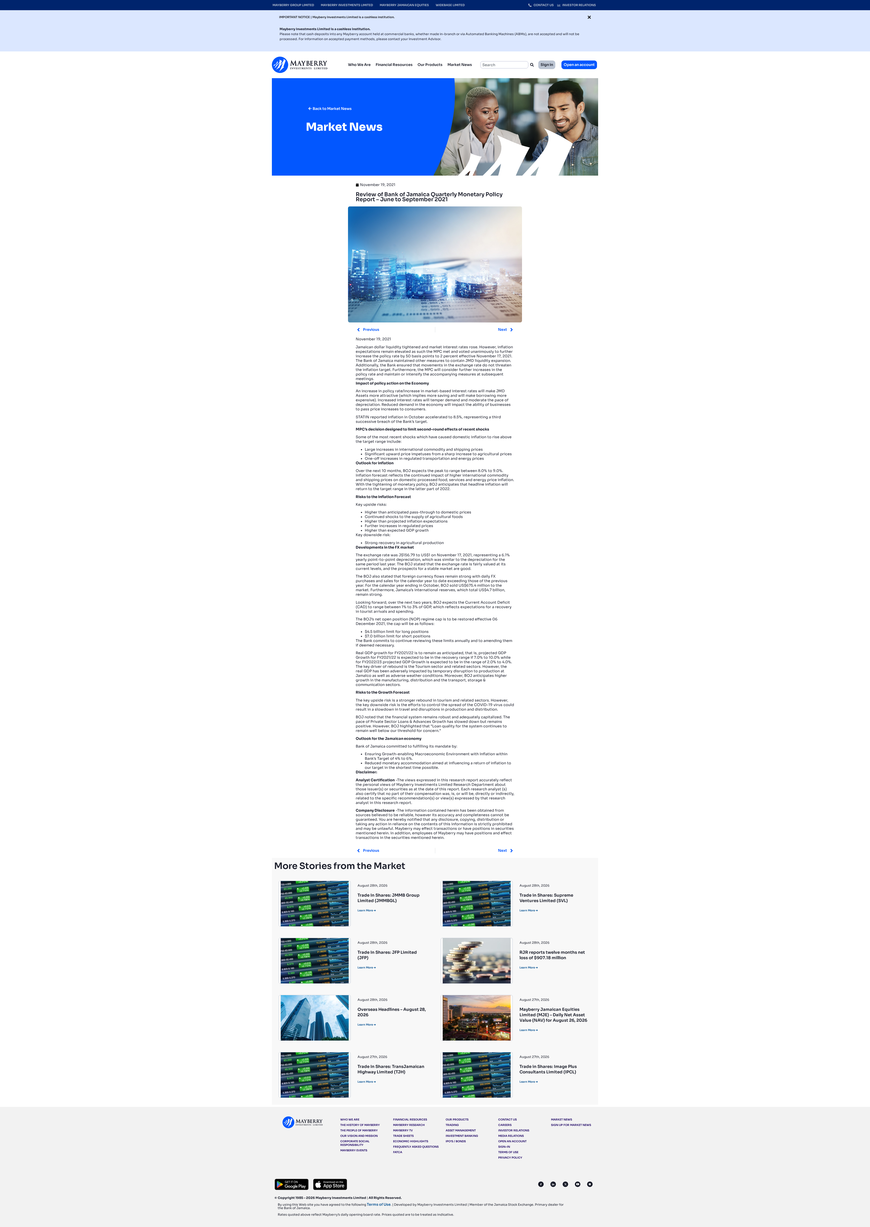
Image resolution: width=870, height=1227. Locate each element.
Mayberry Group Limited (293, 5)
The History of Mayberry (360, 1125)
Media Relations (511, 1135)
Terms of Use (508, 1152)
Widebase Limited (450, 5)
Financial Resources (394, 64)
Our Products (430, 64)
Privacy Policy (510, 1157)
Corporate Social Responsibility (355, 1143)
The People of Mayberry (359, 1130)
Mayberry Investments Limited (347, 5)
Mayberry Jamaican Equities (404, 5)
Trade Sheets (403, 1135)
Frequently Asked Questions (416, 1146)
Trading (452, 1125)
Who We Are (359, 64)
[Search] (532, 64)
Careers (505, 1125)
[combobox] (504, 64)
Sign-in (504, 1146)
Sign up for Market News (571, 1125)
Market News (459, 64)
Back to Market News (332, 108)
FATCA (397, 1152)
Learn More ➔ (367, 910)
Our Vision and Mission (359, 1135)
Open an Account (512, 1141)
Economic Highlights (410, 1141)
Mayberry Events (353, 1150)
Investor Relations (513, 1130)
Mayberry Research (409, 1125)
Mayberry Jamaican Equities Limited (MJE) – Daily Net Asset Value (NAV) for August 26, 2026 (553, 1015)
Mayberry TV (403, 1130)
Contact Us (507, 1119)
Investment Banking (462, 1135)
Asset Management (461, 1130)
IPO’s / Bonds (456, 1141)
